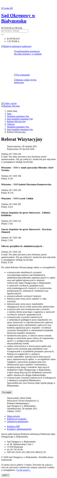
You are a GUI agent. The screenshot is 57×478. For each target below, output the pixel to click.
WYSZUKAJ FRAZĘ (11, 28)
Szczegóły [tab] (6, 392)
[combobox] (14, 30)
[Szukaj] (2, 34)
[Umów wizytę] (28, 103)
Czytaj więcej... (23, 470)
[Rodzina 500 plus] (28, 106)
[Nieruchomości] (28, 75)
